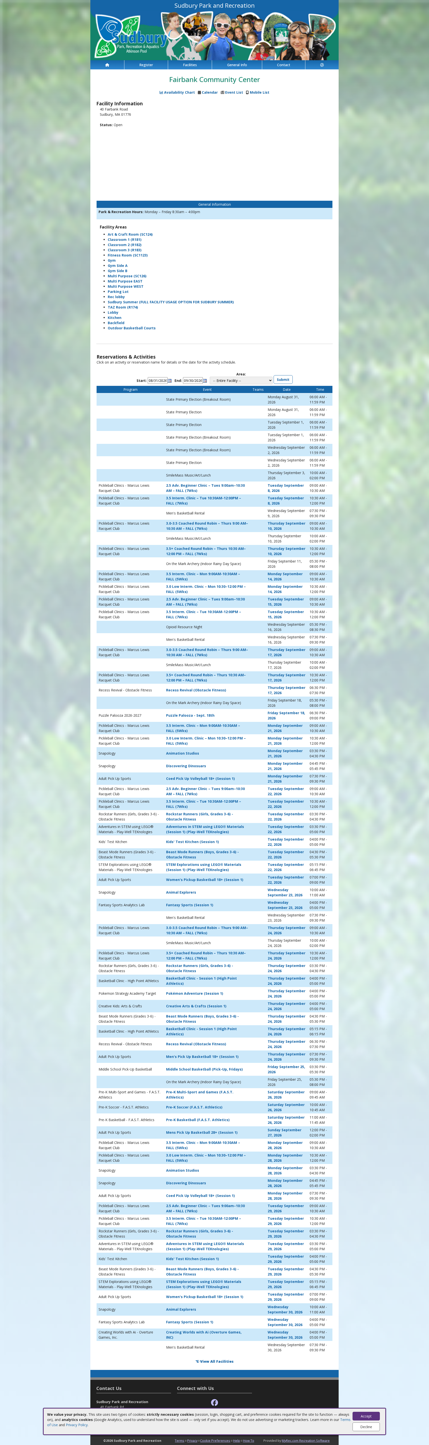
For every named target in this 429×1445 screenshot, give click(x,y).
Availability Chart (179, 92)
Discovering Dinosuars (186, 766)
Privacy (192, 1440)
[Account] (322, 64)
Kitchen (114, 317)
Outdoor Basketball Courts (132, 328)
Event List (234, 92)
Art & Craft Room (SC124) (130, 234)
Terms (179, 1440)
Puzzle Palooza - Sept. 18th (190, 715)
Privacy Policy (77, 1424)
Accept (366, 1416)
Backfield (116, 322)
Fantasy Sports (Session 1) (189, 905)
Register (146, 64)
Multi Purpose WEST (125, 286)
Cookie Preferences (215, 1440)
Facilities (190, 64)
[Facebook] (214, 1402)
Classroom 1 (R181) (125, 239)
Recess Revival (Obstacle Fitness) (196, 690)
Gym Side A (118, 265)
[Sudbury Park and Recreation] (214, 35)
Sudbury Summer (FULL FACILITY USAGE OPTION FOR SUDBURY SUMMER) (171, 302)
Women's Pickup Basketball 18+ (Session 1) (204, 879)
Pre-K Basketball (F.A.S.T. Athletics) (198, 1119)
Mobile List (259, 92)
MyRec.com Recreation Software (306, 1440)
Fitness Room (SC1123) (128, 255)
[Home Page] (107, 64)
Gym (112, 260)
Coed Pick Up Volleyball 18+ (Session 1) (200, 778)
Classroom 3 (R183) (125, 250)
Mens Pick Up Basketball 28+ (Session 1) (202, 1132)
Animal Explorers (181, 892)
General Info (237, 64)
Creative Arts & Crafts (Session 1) (196, 1006)
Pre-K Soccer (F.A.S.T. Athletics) (194, 1107)
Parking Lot (118, 291)
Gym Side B (117, 270)
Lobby (113, 312)
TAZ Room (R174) (123, 307)
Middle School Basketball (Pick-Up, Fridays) (204, 1069)
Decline (366, 1426)
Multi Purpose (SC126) (127, 276)
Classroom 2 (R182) (125, 244)
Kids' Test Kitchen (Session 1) (192, 841)
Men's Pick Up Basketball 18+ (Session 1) (202, 1056)
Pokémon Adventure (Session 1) (194, 993)
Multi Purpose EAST (125, 281)
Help (236, 1440)
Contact (283, 64)
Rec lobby (116, 296)
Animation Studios (182, 753)
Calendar (210, 92)
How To (248, 1440)
